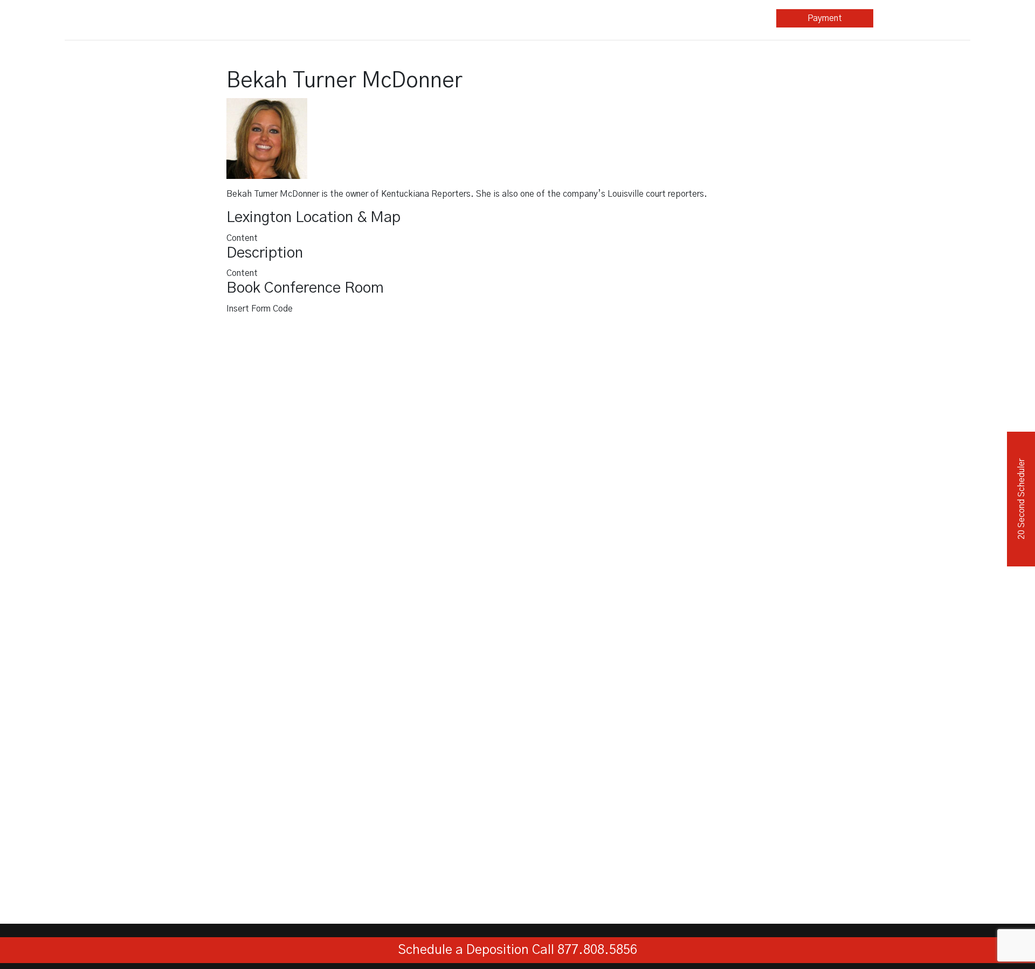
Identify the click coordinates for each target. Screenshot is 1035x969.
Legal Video (433, 18)
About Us (724, 18)
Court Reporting (336, 18)
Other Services (530, 18)
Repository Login (922, 18)
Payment (825, 18)
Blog (631, 18)
